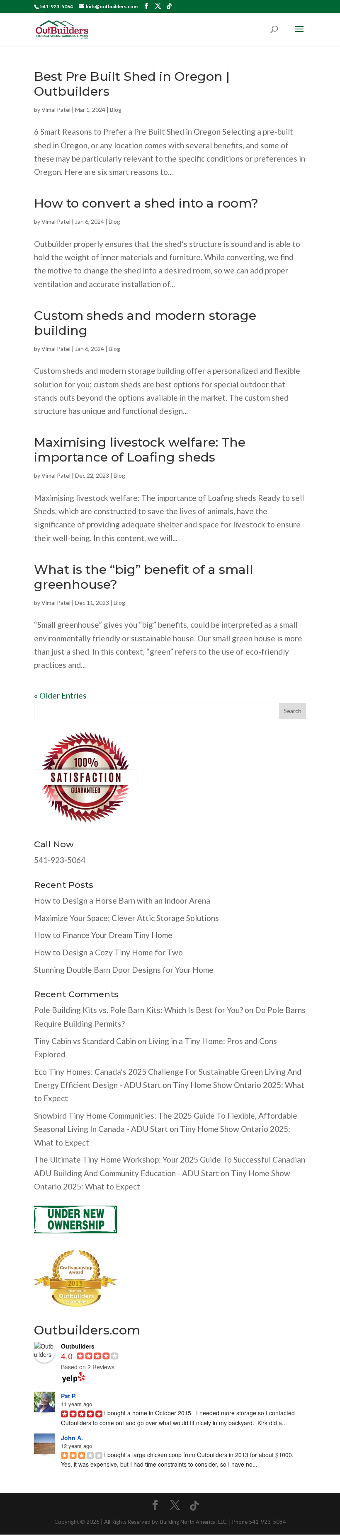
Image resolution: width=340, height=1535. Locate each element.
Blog (115, 109)
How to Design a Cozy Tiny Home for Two (108, 952)
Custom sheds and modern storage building (145, 323)
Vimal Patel (55, 109)
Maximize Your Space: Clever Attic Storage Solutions (126, 918)
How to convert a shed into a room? (146, 203)
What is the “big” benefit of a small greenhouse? (143, 577)
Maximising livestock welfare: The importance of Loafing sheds (139, 450)
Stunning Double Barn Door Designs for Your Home (124, 969)
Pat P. (69, 1396)
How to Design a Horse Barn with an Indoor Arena (122, 900)
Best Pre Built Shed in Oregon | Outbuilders (132, 84)
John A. (72, 1437)
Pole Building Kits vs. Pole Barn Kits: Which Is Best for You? (138, 1010)
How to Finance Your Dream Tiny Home (103, 935)
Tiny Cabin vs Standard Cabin (85, 1041)
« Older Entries (60, 695)
